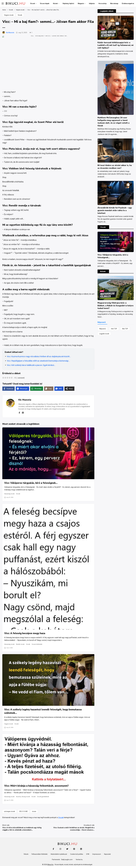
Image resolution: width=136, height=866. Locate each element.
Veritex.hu (79, 859)
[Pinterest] (74, 848)
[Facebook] (19, 413)
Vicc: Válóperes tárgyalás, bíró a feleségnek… (31, 483)
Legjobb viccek (104, 334)
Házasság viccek (9, 494)
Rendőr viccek (20, 644)
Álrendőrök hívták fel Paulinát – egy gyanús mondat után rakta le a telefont (115, 210)
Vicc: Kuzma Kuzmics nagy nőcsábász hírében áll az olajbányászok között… (39, 356)
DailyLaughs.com (67, 859)
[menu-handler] (3, 3)
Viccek (20, 15)
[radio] (3, 378)
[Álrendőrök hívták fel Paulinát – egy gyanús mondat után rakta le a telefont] (116, 193)
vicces (34, 811)
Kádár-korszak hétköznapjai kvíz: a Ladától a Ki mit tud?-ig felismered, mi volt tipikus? (115, 45)
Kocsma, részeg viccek (23, 796)
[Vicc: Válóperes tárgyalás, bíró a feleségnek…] (48, 453)
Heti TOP (114, 329)
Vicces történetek (37, 644)
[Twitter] (67, 848)
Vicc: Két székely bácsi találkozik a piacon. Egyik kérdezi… (31, 365)
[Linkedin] (23, 413)
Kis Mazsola (10, 32)
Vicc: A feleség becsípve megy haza (24, 633)
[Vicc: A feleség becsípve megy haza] (48, 567)
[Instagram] (60, 848)
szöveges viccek (9, 811)
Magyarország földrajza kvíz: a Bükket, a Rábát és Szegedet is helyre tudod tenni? (115, 305)
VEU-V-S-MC (23, 811)
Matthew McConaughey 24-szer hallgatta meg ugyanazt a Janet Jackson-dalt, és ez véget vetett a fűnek (113, 121)
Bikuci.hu (50, 864)
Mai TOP (125, 329)
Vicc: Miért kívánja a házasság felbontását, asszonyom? (36, 785)
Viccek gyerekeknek (43, 796)
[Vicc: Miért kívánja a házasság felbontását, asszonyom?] (48, 758)
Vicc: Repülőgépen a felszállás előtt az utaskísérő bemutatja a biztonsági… (38, 361)
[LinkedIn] (81, 848)
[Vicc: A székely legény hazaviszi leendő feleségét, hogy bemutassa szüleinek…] (48, 680)
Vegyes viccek (8, 15)
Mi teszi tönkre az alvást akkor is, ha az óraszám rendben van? (115, 166)
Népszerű (102, 329)
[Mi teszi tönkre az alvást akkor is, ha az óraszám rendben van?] (116, 150)
